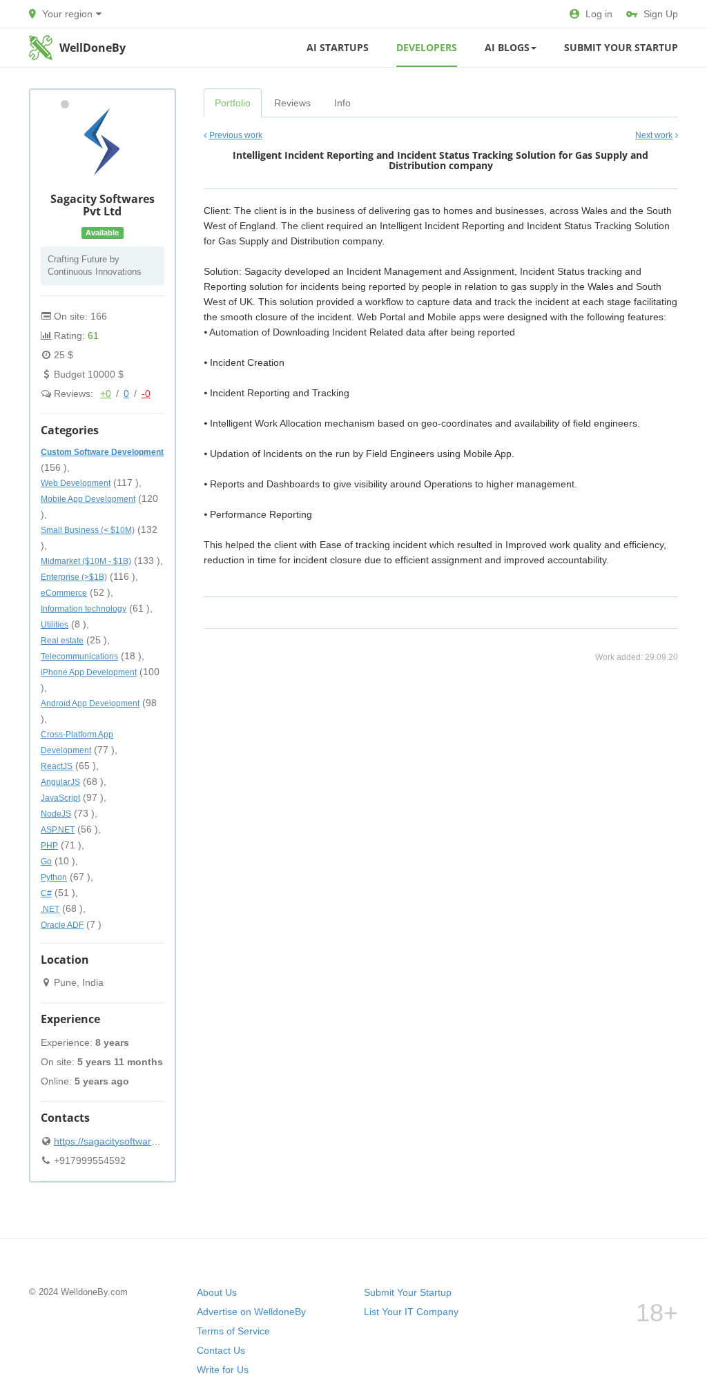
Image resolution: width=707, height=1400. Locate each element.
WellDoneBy (92, 47)
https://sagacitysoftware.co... (116, 1141)
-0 (146, 393)
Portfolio (233, 102)
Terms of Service (233, 1330)
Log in (598, 13)
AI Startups (338, 47)
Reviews (292, 102)
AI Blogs (507, 47)
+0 (105, 393)
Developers (426, 47)
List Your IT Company (411, 1311)
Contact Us (221, 1350)
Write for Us (223, 1369)
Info (342, 102)
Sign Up (660, 13)
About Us (217, 1292)
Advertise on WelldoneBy (251, 1311)
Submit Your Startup (621, 47)
